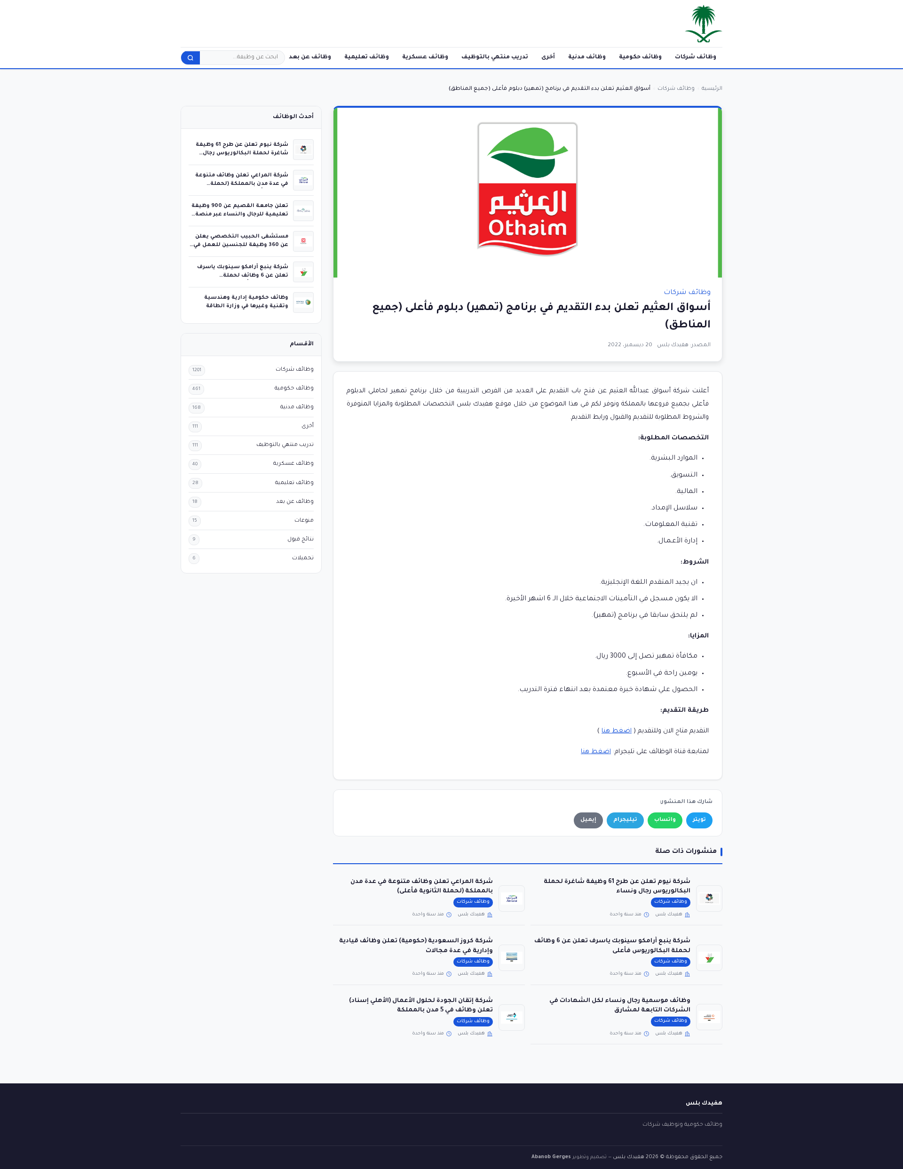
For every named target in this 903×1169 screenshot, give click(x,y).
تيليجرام (625, 820)
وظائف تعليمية (366, 57)
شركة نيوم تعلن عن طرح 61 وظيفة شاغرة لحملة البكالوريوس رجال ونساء (242, 153)
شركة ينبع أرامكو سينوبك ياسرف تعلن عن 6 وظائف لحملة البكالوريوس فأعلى (242, 275)
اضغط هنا (617, 731)
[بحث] (190, 57)
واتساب (665, 820)
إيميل (588, 820)
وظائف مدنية (587, 57)
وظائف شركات (695, 57)
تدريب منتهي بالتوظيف (494, 57)
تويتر (699, 820)
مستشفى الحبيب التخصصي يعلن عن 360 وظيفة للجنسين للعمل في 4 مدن (240, 245)
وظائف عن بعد (310, 57)
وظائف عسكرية (425, 57)
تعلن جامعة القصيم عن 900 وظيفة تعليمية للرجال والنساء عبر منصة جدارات (239, 214)
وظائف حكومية (640, 57)
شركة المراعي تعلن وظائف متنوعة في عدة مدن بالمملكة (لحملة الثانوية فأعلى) (241, 184)
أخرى (548, 57)
